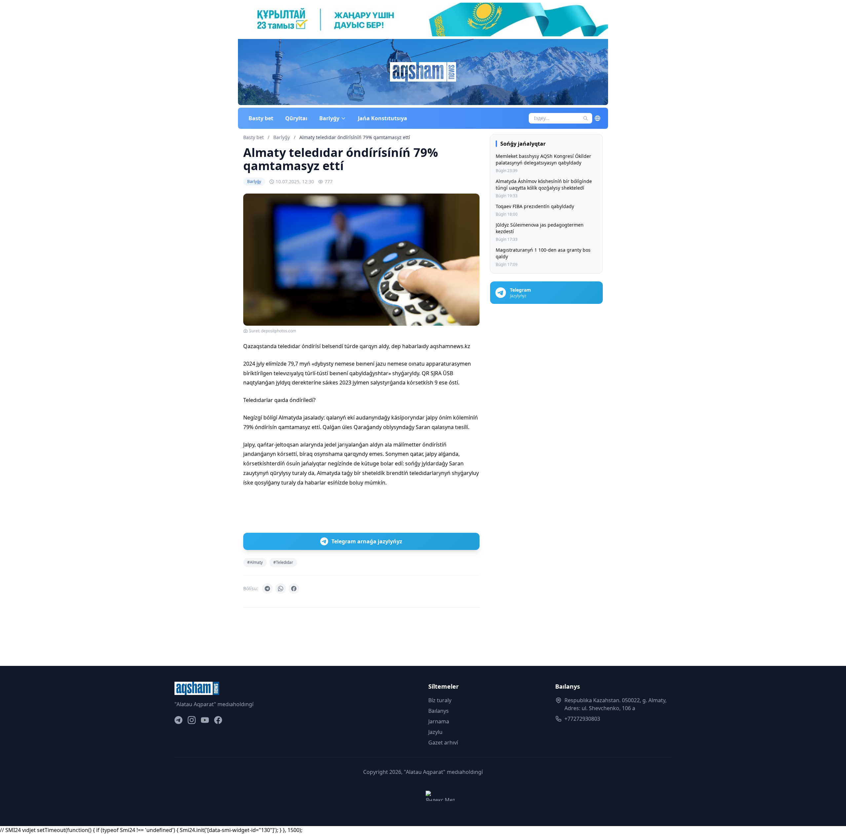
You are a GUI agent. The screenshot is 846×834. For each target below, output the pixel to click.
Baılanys (438, 710)
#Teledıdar (283, 562)
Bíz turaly (439, 700)
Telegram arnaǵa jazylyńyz (366, 541)
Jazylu (435, 732)
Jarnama (438, 721)
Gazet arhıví (443, 742)
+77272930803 (582, 718)
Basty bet (261, 118)
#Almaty (255, 562)
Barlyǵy (282, 137)
